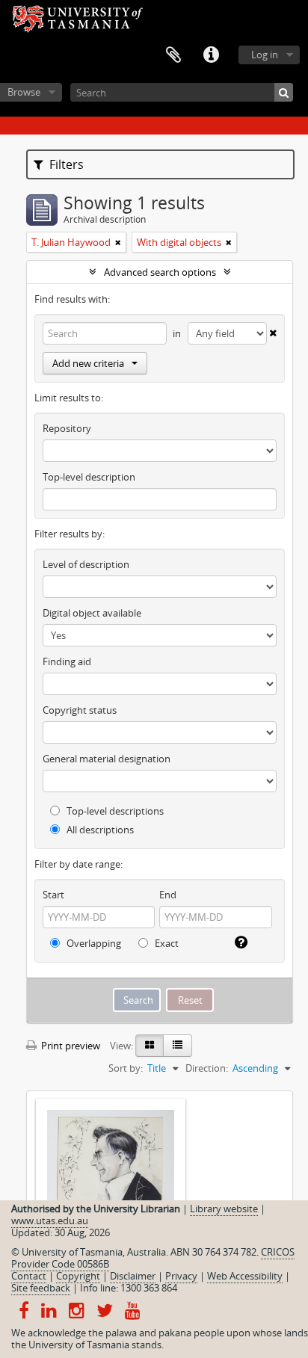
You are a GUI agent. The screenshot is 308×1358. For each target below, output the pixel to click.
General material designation (106, 758)
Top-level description (89, 477)
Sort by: (125, 1068)
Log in (264, 54)
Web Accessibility (245, 1276)
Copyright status (80, 710)
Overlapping (92, 943)
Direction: (206, 1068)
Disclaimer (132, 1276)
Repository (67, 428)
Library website (224, 1208)
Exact (166, 943)
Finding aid (67, 661)
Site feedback (40, 1287)
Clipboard (173, 55)
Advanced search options (160, 272)
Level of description (86, 564)
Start (53, 894)
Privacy (181, 1276)
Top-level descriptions (114, 811)
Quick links (211, 55)
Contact (28, 1276)
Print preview (69, 1045)
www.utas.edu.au (49, 1220)
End (167, 894)
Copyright (78, 1276)
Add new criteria (88, 363)
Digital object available (92, 613)
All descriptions (99, 829)
